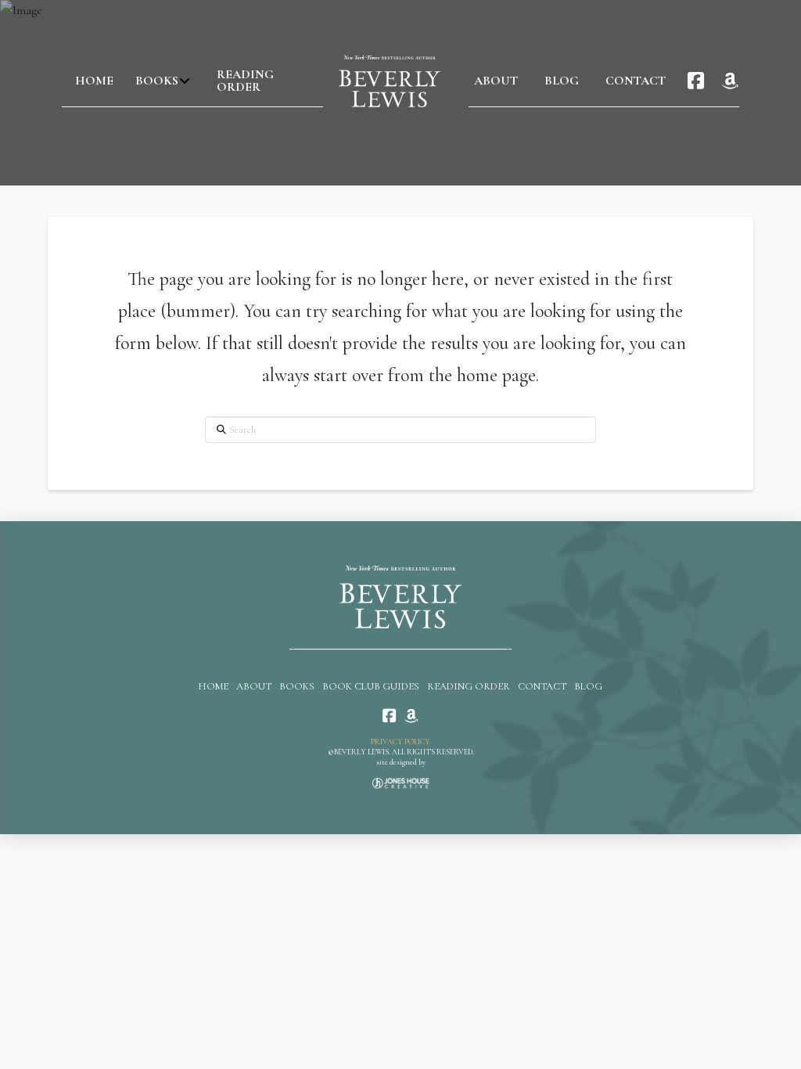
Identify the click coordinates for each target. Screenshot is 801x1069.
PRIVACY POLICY (400, 742)
